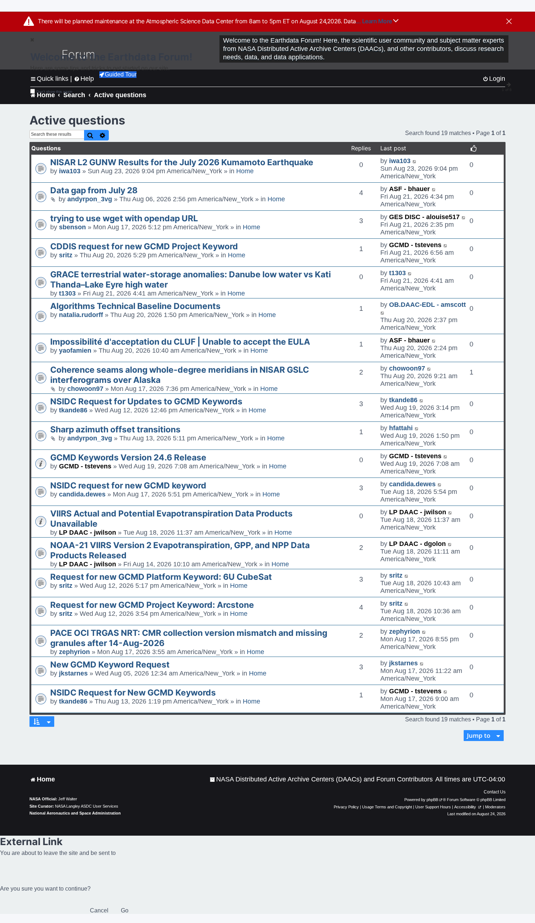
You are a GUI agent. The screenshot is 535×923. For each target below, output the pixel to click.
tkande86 (73, 410)
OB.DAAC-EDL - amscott (427, 304)
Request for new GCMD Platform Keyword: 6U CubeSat (161, 577)
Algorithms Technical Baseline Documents (135, 306)
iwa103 (69, 171)
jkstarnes (73, 673)
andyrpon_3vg (89, 199)
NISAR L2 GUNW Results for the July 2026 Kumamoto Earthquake (181, 162)
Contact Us (495, 792)
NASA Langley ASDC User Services (86, 806)
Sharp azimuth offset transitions (115, 429)
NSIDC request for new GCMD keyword (128, 485)
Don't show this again (54, 92)
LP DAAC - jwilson (87, 532)
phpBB (432, 799)
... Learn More (374, 21)
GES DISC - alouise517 (424, 217)
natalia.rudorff (81, 314)
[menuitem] (321, 779)
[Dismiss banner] (509, 21)
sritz (65, 255)
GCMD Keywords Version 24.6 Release (128, 457)
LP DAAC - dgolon (417, 543)
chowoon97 (85, 388)
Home (245, 171)
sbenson (72, 227)
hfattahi (401, 428)
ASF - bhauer (409, 189)
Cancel (99, 910)
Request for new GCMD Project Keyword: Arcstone (152, 605)
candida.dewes (82, 494)
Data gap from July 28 (94, 190)
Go (124, 910)
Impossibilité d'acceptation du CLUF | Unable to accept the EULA (180, 342)
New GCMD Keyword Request (110, 664)
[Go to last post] (414, 161)
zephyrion (74, 651)
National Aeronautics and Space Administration (75, 813)
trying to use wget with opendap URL (124, 218)
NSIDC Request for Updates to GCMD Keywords (146, 401)
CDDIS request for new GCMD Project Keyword (144, 246)
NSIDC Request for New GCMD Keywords (133, 693)
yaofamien (75, 350)
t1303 (67, 293)
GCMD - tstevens (415, 245)
